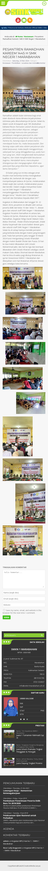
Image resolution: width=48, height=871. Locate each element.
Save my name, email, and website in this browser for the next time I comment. (22, 611)
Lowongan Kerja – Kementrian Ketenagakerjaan (17, 791)
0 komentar (41, 63)
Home (20, 36)
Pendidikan (16, 63)
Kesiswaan (28, 36)
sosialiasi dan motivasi (30, 63)
